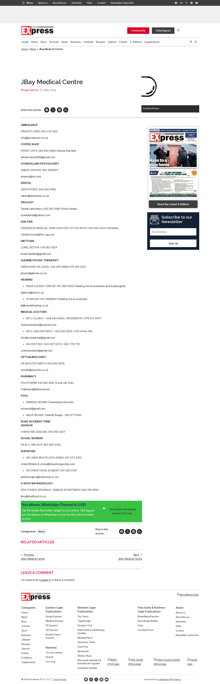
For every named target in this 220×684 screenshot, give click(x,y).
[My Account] (191, 42)
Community (138, 30)
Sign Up (173, 243)
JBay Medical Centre (33, 558)
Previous (29, 554)
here (89, 510)
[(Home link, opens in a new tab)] (35, 597)
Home (24, 49)
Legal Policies (59, 679)
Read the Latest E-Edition (173, 204)
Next (136, 554)
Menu (30, 2)
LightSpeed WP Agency (169, 679)
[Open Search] (196, 42)
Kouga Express (30, 90)
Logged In (45, 579)
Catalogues (163, 30)
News (33, 49)
